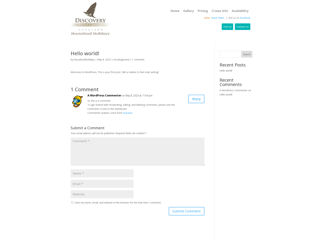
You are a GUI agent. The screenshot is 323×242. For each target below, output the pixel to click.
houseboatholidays (84, 59)
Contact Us (243, 26)
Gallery (188, 11)
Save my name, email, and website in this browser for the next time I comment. (118, 202)
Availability (240, 11)
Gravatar (127, 112)
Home (175, 11)
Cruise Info (220, 11)
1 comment (138, 59)
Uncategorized (121, 59)
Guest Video (217, 17)
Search (246, 54)
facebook (245, 17)
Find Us (227, 26)
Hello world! (226, 70)
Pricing (203, 11)
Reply (196, 99)
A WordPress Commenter (104, 95)
